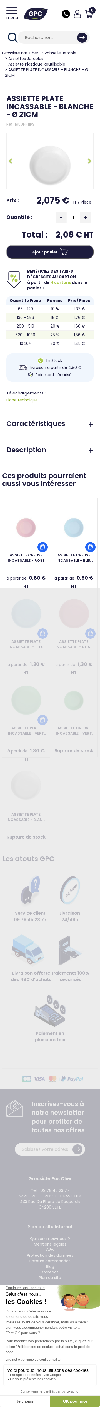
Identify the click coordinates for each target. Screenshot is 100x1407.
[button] (10, 160)
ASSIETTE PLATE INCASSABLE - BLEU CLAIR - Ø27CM (26, 644)
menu (12, 17)
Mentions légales (50, 1244)
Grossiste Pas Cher (20, 53)
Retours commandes (50, 1261)
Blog (50, 1266)
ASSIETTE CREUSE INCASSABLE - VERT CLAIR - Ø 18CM (74, 731)
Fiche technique (22, 400)
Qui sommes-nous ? (50, 1238)
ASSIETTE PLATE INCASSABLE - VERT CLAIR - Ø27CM (26, 731)
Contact (50, 1272)
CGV (50, 1250)
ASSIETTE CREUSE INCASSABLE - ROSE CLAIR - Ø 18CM (26, 558)
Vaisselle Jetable (60, 53)
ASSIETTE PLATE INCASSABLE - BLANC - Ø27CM (26, 817)
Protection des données (50, 1255)
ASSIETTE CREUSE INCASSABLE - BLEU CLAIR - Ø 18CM (73, 558)
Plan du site (50, 1277)
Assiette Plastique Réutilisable (36, 64)
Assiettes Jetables (25, 58)
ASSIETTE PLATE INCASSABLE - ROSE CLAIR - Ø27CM (74, 644)
